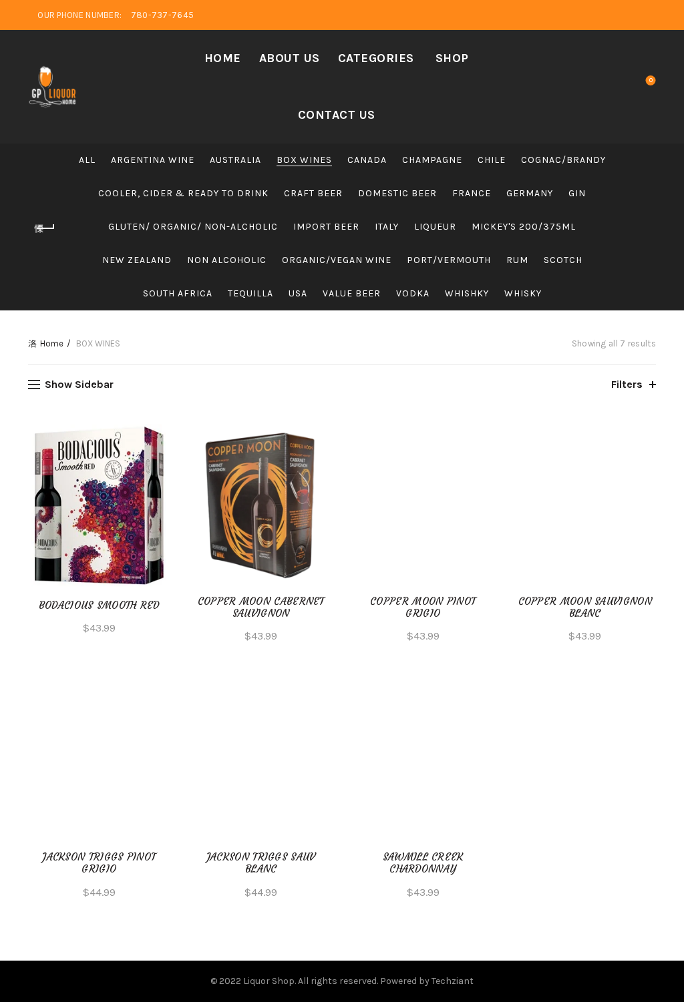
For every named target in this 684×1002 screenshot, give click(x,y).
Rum (517, 260)
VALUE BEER (352, 293)
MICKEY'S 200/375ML (524, 226)
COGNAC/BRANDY (563, 160)
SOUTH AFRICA (177, 293)
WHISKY (523, 293)
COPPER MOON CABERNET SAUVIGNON (261, 607)
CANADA (367, 160)
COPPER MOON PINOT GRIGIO (423, 607)
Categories (376, 58)
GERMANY (529, 193)
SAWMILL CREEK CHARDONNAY (423, 863)
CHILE (492, 160)
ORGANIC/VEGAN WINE (336, 260)
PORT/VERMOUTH (449, 260)
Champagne (432, 160)
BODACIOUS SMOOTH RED (99, 605)
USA (298, 293)
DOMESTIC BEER (397, 193)
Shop (452, 58)
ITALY (387, 226)
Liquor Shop (269, 981)
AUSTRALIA (235, 160)
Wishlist (651, 80)
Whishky (467, 293)
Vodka (413, 293)
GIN (577, 193)
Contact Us (336, 114)
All (87, 160)
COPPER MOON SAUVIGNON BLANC (585, 607)
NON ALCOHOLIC (227, 260)
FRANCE (471, 193)
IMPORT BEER (326, 226)
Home (222, 58)
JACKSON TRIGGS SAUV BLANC (261, 863)
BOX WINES (304, 160)
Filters (627, 384)
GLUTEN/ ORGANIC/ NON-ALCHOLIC (193, 226)
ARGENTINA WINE (152, 160)
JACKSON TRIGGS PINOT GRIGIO (99, 863)
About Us (289, 58)
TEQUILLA (250, 293)
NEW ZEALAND (137, 260)
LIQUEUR (435, 226)
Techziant (453, 981)
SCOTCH (563, 260)
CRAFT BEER (313, 193)
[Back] (44, 228)
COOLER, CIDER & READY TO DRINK (183, 193)
